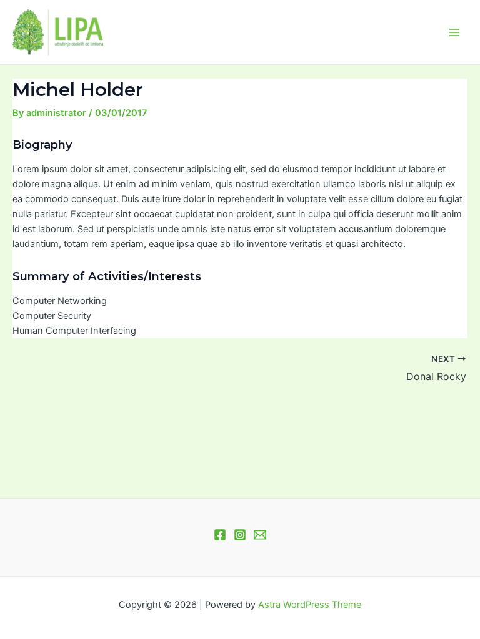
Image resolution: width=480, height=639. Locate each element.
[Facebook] (220, 535)
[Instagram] (240, 535)
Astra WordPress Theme (309, 604)
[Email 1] (260, 535)
